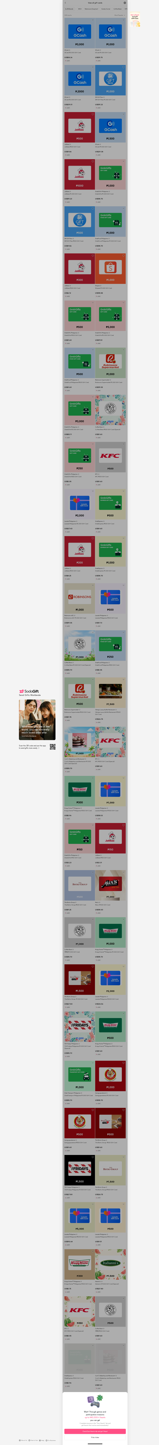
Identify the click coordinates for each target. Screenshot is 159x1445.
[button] (23, 1440)
